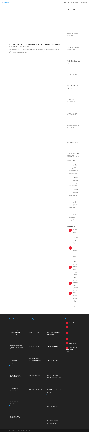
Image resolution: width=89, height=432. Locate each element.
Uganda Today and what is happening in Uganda (71, 349)
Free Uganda (13, 46)
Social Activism (83, 2)
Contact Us (75, 2)
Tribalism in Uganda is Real (75, 284)
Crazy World (71, 322)
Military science (26, 46)
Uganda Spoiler (72, 343)
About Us (69, 2)
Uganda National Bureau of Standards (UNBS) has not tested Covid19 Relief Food (73, 169)
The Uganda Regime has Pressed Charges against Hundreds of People (75, 234)
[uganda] (73, 15)
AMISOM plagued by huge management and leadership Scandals (34, 44)
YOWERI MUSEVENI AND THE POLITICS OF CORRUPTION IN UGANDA (75, 297)
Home (64, 2)
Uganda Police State (73, 339)
